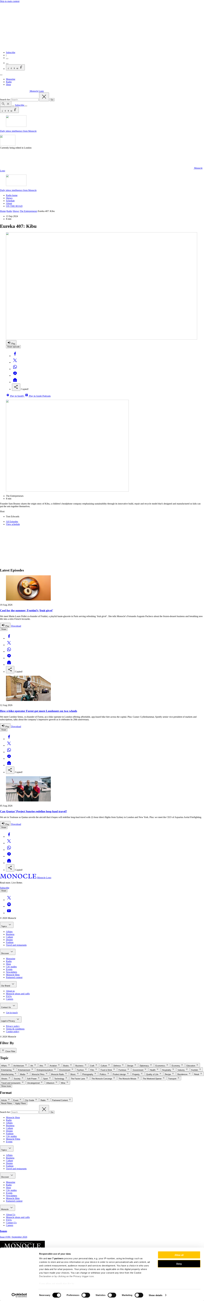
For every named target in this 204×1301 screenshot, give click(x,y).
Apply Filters (20, 1103)
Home (3, 211)
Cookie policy (12, 1031)
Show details (155, 1295)
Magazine (10, 79)
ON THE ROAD (14, 206)
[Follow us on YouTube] (9, 913)
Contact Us (6, 1007)
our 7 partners (56, 1258)
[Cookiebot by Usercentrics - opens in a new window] (19, 1295)
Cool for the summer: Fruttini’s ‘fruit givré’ (26, 610)
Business (10, 934)
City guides (11, 966)
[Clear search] (44, 96)
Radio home (11, 195)
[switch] (86, 1295)
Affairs (9, 931)
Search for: (5, 99)
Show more (6, 1086)
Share (3, 629)
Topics (4, 926)
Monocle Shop (13, 1117)
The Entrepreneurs (28, 211)
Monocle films (13, 974)
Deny (179, 1263)
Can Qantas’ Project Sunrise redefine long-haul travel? (33, 811)
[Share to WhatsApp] (15, 369)
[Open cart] (7, 63)
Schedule (10, 200)
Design (9, 939)
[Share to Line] (15, 375)
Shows (9, 198)
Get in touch (12, 1012)
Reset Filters (6, 1103)
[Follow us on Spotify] (9, 906)
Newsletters (11, 972)
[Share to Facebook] (15, 356)
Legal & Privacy (8, 1021)
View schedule (13, 524)
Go (52, 100)
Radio (9, 82)
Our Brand (6, 986)
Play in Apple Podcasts (39, 396)
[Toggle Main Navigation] (1, 74)
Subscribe (10, 52)
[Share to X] (15, 362)
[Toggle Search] (5, 104)
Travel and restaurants (16, 945)
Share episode (13, 347)
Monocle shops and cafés (18, 993)
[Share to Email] (15, 382)
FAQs (9, 996)
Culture (9, 937)
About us (10, 991)
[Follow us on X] (9, 900)
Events (9, 969)
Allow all (179, 1255)
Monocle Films (13, 1139)
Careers (9, 999)
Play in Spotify (17, 396)
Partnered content (14, 977)
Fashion (9, 942)
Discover (5, 953)
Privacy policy (13, 1026)
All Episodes (12, 521)
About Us (10, 1214)
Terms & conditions (15, 1029)
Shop (8, 84)
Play (13, 343)
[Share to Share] (16, 387)
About (9, 203)
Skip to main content (9, 1)
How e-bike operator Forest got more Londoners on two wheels (38, 711)
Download (16, 626)
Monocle (5, 1209)
